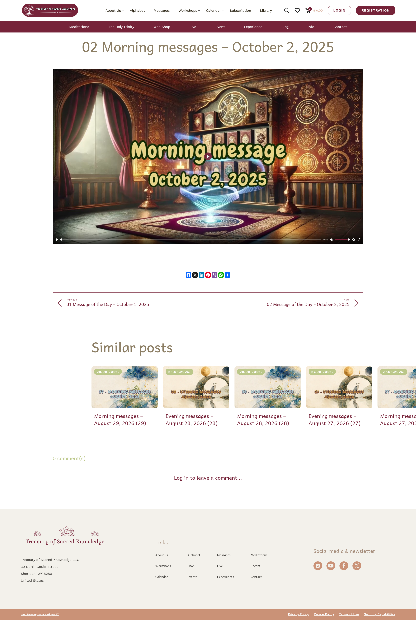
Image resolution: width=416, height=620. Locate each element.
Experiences (225, 577)
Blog (285, 26)
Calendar (213, 10)
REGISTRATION (376, 10)
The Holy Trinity (121, 26)
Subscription (240, 10)
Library (266, 10)
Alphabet (137, 10)
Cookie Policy (324, 614)
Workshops (188, 10)
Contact (340, 26)
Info (311, 26)
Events (192, 577)
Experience (253, 26)
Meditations (79, 26)
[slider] (190, 239)
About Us (113, 10)
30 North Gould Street (39, 566)
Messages (162, 10)
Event (220, 26)
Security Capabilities (379, 614)
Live (192, 26)
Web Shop (161, 26)
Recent (255, 566)
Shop (191, 566)
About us (161, 555)
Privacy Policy (298, 614)
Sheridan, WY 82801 (37, 573)
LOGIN (339, 10)
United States (32, 580)
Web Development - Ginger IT (40, 614)
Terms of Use (349, 614)
